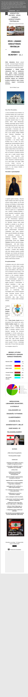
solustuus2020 (16, 543)
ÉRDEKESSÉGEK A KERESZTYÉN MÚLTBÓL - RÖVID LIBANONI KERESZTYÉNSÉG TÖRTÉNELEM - (14, 16)
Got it (18, 10)
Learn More (12, 10)
